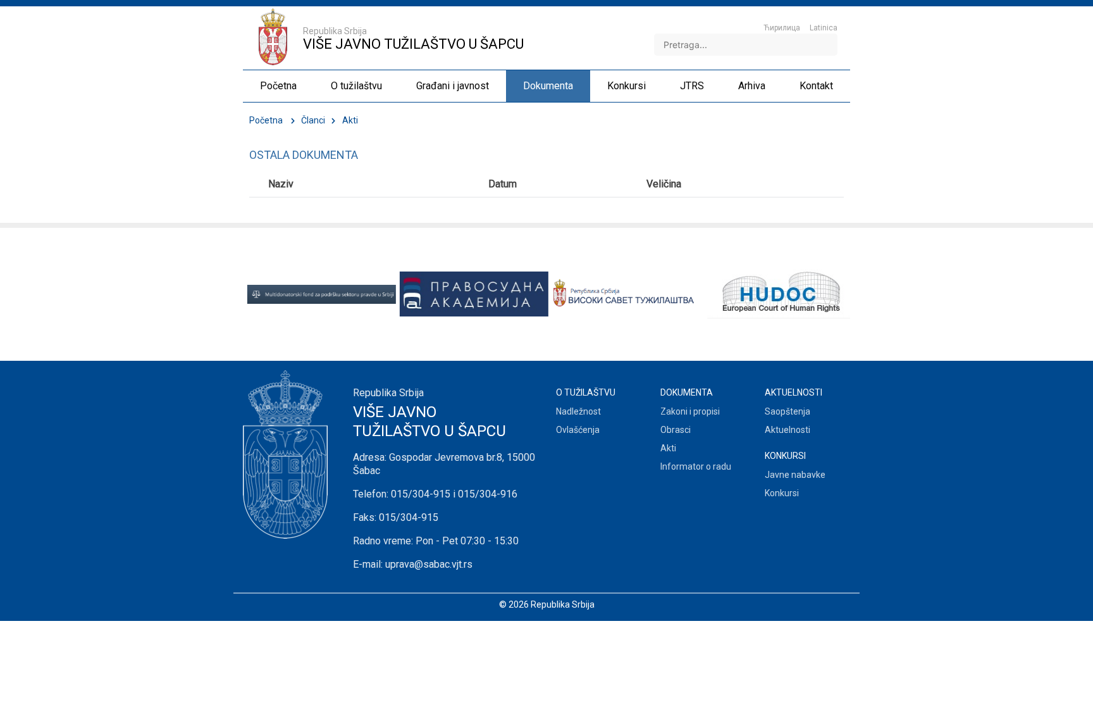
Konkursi (782, 493)
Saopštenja (787, 411)
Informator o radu (695, 466)
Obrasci (675, 430)
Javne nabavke (795, 475)
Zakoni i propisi (690, 411)
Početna (266, 120)
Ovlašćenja (578, 430)
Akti (668, 448)
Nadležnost (578, 411)
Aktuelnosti (787, 430)
